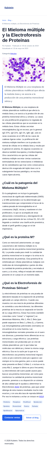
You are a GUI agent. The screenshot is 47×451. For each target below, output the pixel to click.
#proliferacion (7, 410)
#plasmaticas (19, 410)
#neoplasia (16, 402)
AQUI (17, 387)
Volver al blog (32, 418)
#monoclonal (17, 406)
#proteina (6, 406)
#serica (26, 406)
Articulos (13, 53)
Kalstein (9, 7)
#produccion (38, 402)
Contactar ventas (12, 417)
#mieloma (6, 402)
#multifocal (26, 402)
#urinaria (35, 406)
